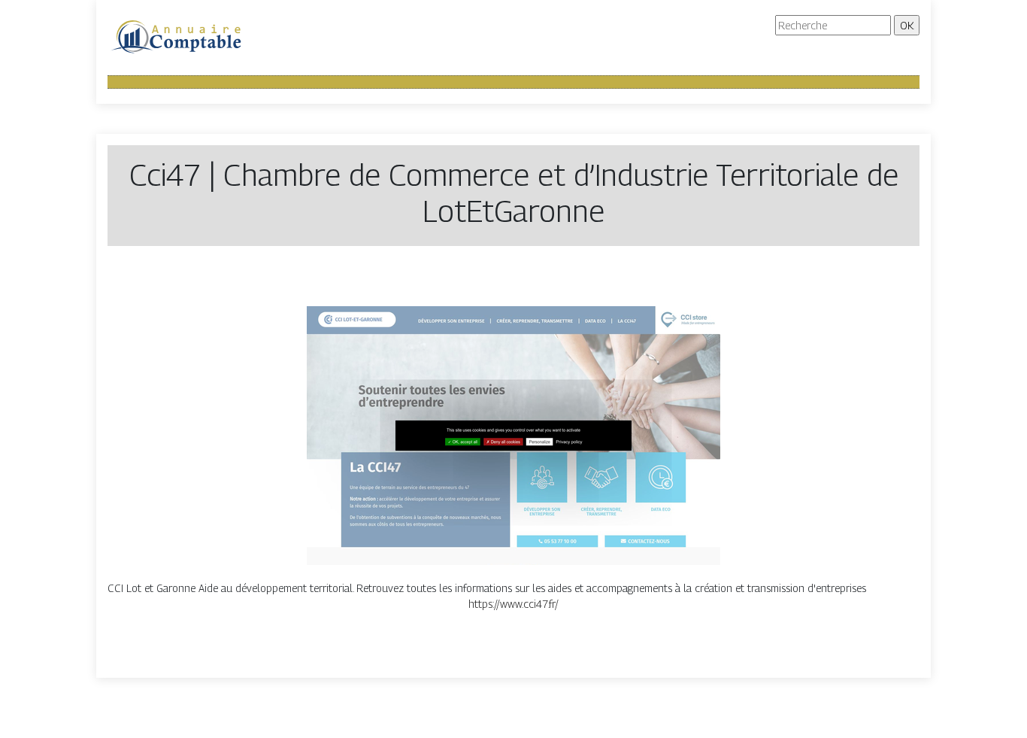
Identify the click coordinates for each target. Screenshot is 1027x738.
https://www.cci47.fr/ (513, 603)
